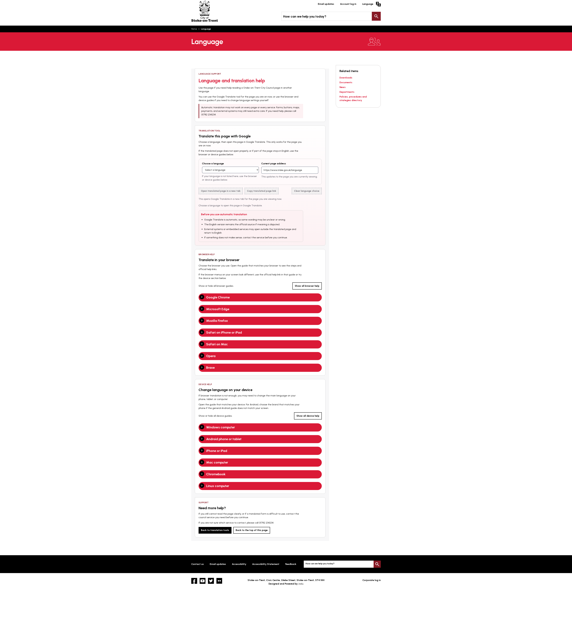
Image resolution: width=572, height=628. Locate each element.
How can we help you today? (304, 16)
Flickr (219, 581)
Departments (346, 92)
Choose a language (213, 163)
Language (367, 4)
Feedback (290, 564)
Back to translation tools (215, 530)
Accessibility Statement (265, 564)
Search (376, 16)
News (342, 87)
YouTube (203, 581)
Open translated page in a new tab (220, 190)
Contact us (197, 564)
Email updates (326, 4)
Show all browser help (307, 285)
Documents (345, 82)
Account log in (348, 4)
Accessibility (239, 564)
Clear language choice (306, 190)
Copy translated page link (261, 190)
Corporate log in (371, 580)
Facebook (194, 581)
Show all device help (307, 415)
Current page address (273, 163)
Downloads (345, 77)
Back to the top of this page (252, 530)
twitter (211, 581)
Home (194, 29)
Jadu (300, 583)
